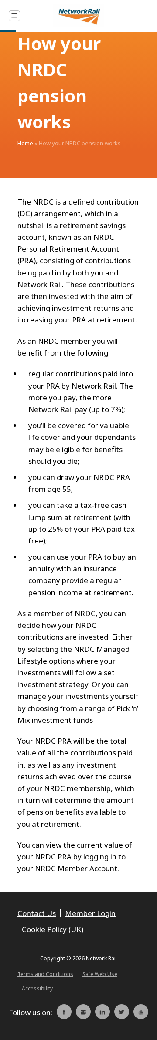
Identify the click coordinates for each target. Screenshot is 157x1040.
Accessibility (37, 988)
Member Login (90, 913)
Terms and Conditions (45, 974)
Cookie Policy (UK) (52, 929)
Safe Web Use (99, 974)
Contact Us (36, 913)
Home (25, 143)
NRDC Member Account (76, 868)
